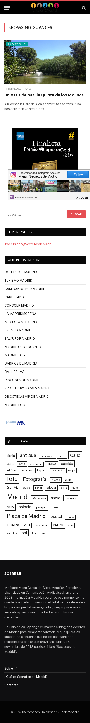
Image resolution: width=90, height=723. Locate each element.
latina (75, 487)
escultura (27, 470)
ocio (10, 507)
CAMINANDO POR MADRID (25, 289)
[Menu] (7, 8)
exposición (57, 470)
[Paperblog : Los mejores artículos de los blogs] (15, 425)
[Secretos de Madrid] (45, 8)
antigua (28, 455)
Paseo (55, 507)
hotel (38, 487)
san (70, 525)
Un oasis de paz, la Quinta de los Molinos (44, 95)
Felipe (71, 470)
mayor (56, 498)
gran (67, 479)
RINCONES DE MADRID (22, 380)
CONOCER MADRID (19, 305)
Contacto (11, 685)
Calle (75, 455)
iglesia (51, 488)
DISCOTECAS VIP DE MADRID (27, 396)
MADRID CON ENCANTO (23, 347)
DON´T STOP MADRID (21, 272)
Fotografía (35, 479)
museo (71, 498)
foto (12, 479)
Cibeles (51, 464)
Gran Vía (13, 487)
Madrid (17, 497)
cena (22, 464)
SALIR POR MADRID (20, 338)
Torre (34, 533)
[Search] (83, 8)
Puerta (13, 525)
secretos (12, 533)
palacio (25, 506)
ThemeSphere (69, 712)
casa (10, 464)
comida (67, 463)
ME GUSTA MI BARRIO (21, 322)
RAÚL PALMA (14, 371)
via (44, 533)
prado (70, 517)
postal (56, 516)
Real (27, 525)
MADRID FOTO (15, 405)
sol (24, 533)
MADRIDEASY (15, 355)
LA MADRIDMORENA (20, 313)
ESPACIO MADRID (18, 330)
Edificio (11, 470)
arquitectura (47, 456)
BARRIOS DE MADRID (21, 363)
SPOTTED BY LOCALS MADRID (28, 388)
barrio (62, 455)
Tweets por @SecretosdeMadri (28, 244)
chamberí (36, 464)
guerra (27, 488)
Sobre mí (10, 668)
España (42, 470)
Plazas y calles (16, 44)
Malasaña (39, 498)
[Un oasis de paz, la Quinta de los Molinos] (45, 62)
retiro (58, 525)
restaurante (41, 525)
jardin (64, 487)
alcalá (11, 456)
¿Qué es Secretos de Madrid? (26, 676)
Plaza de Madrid (26, 516)
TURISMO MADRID (18, 280)
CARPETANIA (15, 297)
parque (41, 507)
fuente (56, 479)
